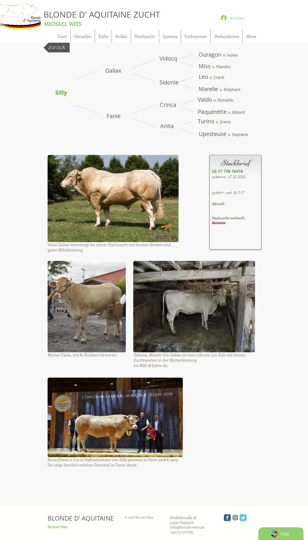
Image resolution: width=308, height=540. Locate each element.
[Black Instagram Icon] (235, 517)
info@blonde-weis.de (187, 527)
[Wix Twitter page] (243, 517)
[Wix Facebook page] (227, 517)
